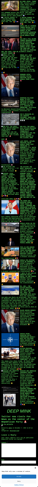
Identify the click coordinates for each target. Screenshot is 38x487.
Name (2, 460)
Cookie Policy (19, 485)
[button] (35, 468)
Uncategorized (14, 430)
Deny (19, 481)
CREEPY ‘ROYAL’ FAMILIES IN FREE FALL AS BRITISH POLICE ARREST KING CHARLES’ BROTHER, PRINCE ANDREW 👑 (27, 239)
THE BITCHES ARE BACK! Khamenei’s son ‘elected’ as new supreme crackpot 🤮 (28, 169)
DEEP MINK (19, 411)
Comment (4, 442)
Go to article (7, 424)
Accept (19, 476)
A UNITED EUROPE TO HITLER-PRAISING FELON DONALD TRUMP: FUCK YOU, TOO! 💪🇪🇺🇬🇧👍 (27, 21)
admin (10, 428)
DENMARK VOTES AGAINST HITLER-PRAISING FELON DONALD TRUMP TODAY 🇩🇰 (27, 78)
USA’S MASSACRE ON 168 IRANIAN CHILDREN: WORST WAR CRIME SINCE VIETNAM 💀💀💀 (27, 117)
